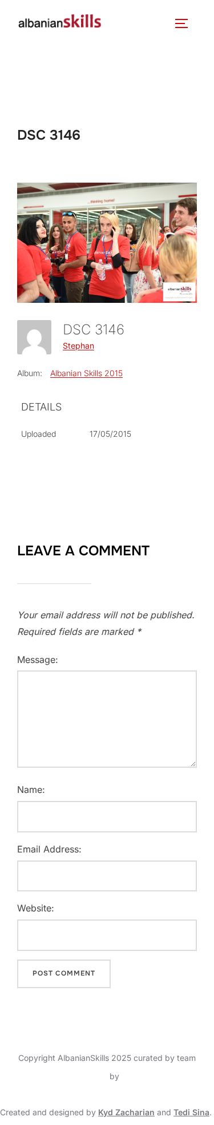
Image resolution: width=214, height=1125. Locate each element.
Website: (35, 908)
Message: (37, 659)
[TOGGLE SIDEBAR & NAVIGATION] (185, 23)
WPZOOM (141, 1076)
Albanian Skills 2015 (86, 373)
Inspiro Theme (80, 1076)
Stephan (78, 345)
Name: (31, 789)
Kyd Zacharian (126, 1112)
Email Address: (49, 849)
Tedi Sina (191, 1112)
